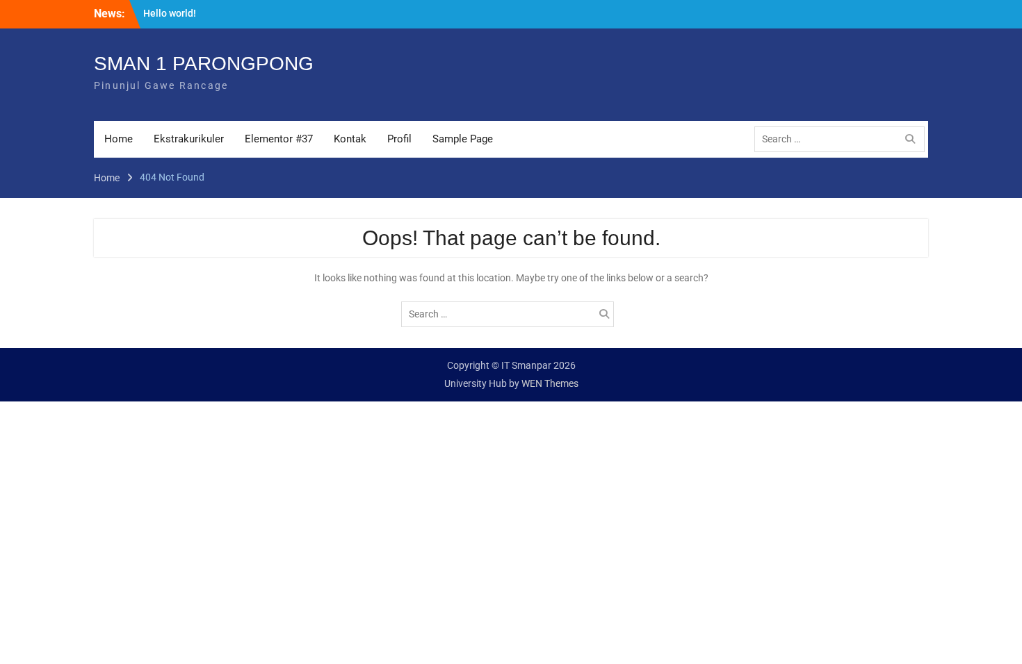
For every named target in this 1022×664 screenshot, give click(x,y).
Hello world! (169, 13)
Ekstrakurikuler (189, 139)
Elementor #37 (279, 139)
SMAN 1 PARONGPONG (204, 63)
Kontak (350, 139)
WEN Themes (549, 383)
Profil (399, 139)
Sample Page (462, 139)
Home (118, 139)
